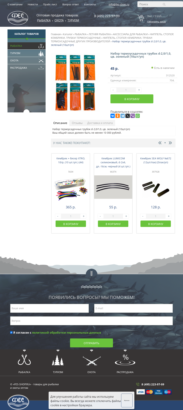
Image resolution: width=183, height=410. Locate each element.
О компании (15, 4)
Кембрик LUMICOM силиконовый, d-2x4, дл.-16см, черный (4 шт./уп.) (113, 162)
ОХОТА (59, 20)
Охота (14, 60)
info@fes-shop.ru (119, 4)
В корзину (131, 99)
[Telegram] (122, 116)
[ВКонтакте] (112, 116)
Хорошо (127, 400)
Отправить (91, 343)
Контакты (90, 4)
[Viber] (132, 116)
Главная (56, 34)
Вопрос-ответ (70, 4)
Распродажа (18, 67)
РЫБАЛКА (80, 34)
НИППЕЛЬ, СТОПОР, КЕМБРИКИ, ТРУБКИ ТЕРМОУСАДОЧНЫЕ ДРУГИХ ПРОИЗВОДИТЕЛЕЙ (101, 39)
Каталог (68, 34)
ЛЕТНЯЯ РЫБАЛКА (100, 34)
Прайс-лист (50, 4)
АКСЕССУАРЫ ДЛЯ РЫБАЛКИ (130, 34)
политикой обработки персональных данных (66, 333)
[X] (127, 116)
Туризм (73, 20)
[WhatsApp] (137, 116)
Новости (33, 4)
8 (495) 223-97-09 (107, 16)
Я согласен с (57, 333)
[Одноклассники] (117, 116)
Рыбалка (44, 20)
